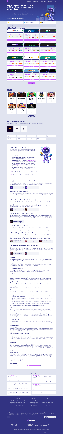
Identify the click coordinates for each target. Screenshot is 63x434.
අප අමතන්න (48, 405)
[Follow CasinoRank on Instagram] (47, 417)
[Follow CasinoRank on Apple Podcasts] (55, 417)
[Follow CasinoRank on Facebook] (45, 417)
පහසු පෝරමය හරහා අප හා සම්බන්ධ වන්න (33, 365)
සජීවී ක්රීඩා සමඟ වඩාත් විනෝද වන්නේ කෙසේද (17, 402)
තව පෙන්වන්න (31, 83)
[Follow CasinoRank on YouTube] (51, 417)
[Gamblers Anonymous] (16, 425)
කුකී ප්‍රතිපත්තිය (18, 432)
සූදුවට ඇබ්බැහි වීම (34, 405)
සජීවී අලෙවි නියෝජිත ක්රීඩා (20, 164)
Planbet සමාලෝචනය (48, 41)
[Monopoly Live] (51, 97)
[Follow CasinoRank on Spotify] (53, 417)
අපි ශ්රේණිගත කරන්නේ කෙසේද (48, 403)
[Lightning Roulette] (21, 97)
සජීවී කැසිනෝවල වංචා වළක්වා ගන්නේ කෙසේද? (17, 403)
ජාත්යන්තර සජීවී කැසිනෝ (34, 406)
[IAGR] (12, 425)
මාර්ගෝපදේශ (50, 1)
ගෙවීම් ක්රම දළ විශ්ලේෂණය (33, 403)
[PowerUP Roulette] (41, 97)
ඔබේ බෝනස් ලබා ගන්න (15, 39)
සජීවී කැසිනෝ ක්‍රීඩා (35, 1)
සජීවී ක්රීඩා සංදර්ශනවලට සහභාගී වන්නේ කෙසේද (17, 406)
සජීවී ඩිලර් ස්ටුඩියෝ (43, 1)
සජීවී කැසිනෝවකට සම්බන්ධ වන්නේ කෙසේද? (18, 400)
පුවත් (55, 1)
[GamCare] (23, 425)
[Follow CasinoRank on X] (49, 417)
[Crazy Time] (11, 97)
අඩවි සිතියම (45, 432)
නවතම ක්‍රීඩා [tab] (16, 89)
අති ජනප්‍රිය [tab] (10, 89)
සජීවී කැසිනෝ (29, 1)
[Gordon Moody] (30, 425)
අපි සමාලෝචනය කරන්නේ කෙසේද (47, 402)
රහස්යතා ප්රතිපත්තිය (32, 432)
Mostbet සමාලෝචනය (15, 41)
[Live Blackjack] (31, 108)
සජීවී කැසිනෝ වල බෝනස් (34, 402)
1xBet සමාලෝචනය (31, 41)
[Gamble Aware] (42, 425)
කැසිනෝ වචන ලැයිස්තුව (33, 400)
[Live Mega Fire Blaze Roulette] (31, 97)
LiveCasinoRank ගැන (47, 400)
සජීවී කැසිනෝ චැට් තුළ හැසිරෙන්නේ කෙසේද (17, 405)
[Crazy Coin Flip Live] (11, 108)
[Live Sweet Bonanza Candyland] (21, 108)
